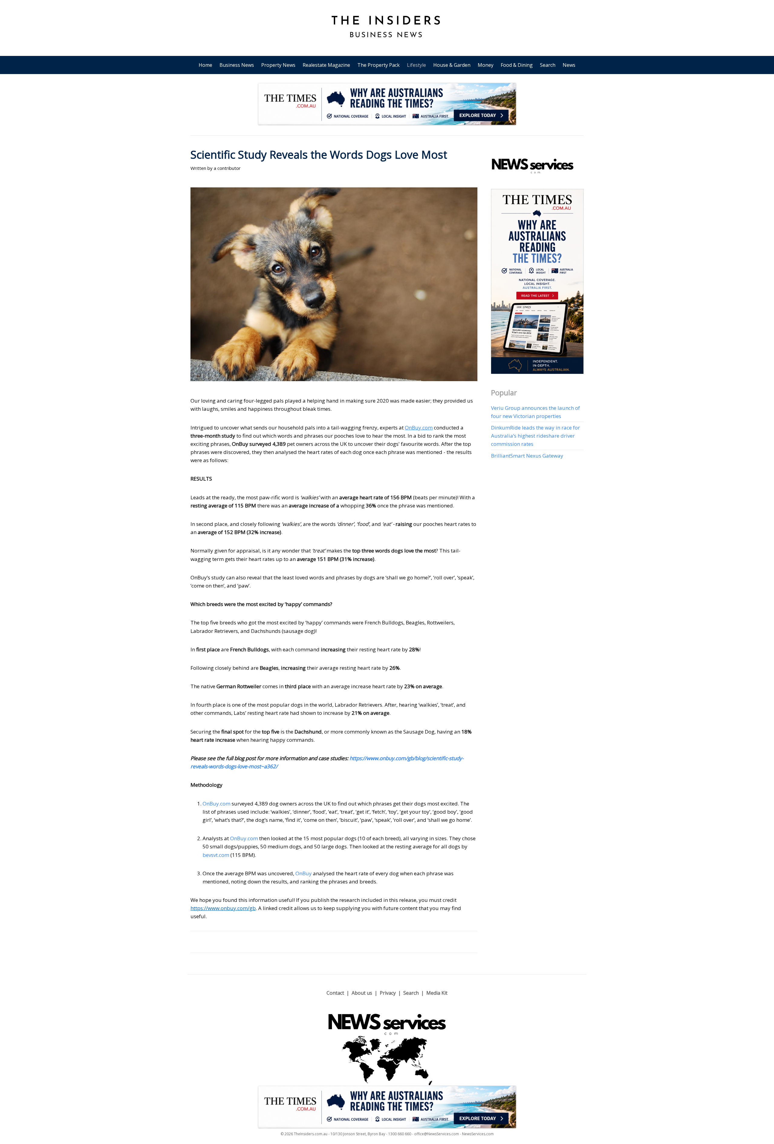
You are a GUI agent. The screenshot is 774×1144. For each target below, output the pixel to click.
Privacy (388, 993)
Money (485, 65)
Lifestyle (416, 65)
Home (205, 65)
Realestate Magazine (326, 65)
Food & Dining (517, 65)
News (569, 65)
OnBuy (303, 873)
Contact (335, 993)
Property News (278, 65)
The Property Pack (378, 65)
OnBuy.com (216, 803)
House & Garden (451, 65)
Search (547, 65)
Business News (237, 65)
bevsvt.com (216, 854)
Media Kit (436, 993)
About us (362, 993)
